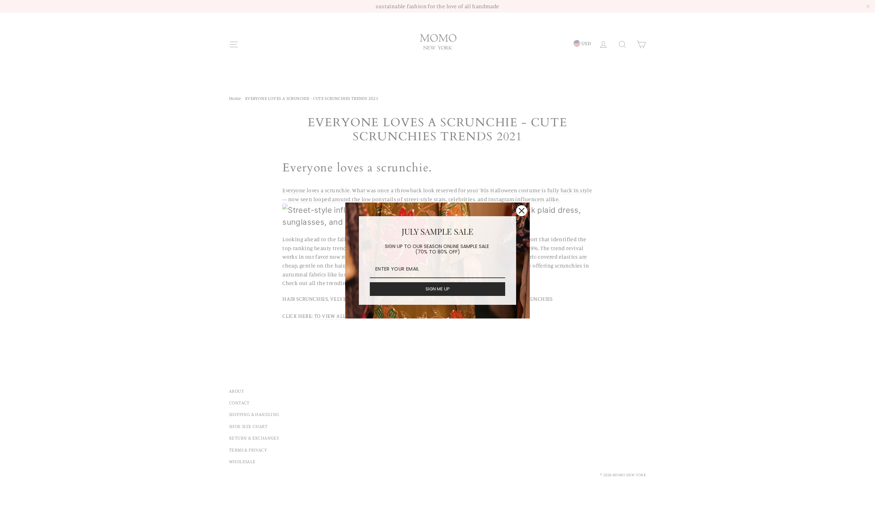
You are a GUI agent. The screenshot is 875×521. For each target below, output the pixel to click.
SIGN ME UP (438, 289)
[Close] (521, 211)
